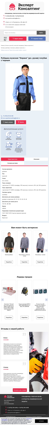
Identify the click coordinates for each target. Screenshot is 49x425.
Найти (41, 32)
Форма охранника (29, 45)
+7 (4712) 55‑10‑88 (19, 16)
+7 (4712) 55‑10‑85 (8, 116)
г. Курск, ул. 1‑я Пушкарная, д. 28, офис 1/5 (16, 22)
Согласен (41, 421)
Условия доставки (12, 163)
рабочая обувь (36, 396)
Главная (2, 45)
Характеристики (12, 159)
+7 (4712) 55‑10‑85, (10, 16)
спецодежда (26, 396)
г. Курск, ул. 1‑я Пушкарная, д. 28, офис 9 (16, 410)
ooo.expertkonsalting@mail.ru (12, 18)
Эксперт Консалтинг (10, 396)
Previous (2, 250)
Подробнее (9, 262)
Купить (22, 122)
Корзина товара (38, 38)
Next (46, 250)
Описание (36, 159)
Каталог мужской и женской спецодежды (14, 45)
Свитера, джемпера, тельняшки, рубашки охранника (12, 47)
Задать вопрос (18, 38)
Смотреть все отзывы (20, 390)
